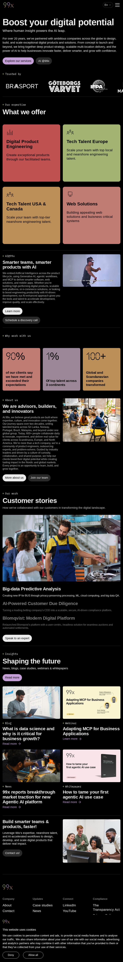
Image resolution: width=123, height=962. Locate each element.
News (37, 911)
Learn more (72, 739)
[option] (61, 592)
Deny (11, 955)
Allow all (33, 955)
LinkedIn (69, 905)
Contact (8, 911)
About (7, 905)
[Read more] (91, 420)
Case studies (43, 905)
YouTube (69, 911)
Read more (12, 744)
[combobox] (108, 5)
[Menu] (117, 5)
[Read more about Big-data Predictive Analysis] (61, 548)
